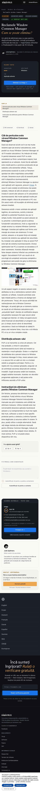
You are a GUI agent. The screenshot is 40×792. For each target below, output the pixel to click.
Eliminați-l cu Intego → (20, 82)
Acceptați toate (8, 785)
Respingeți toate (20, 785)
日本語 (4, 644)
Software (4, 739)
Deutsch (5, 615)
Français (5, 620)
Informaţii (4, 767)
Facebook (4, 729)
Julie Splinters (10, 52)
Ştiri (3, 746)
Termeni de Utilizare (8, 757)
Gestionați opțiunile (9, 789)
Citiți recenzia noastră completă (20, 535)
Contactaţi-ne (6, 770)
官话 (3, 639)
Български (6, 649)
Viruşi (3, 736)
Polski (4, 610)
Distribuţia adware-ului (10, 111)
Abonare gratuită (20, 584)
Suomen (4, 634)
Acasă (3, 9)
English (4, 605)
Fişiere (4, 743)
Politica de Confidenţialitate (10, 760)
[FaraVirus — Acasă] (7, 2)
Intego (31, 185)
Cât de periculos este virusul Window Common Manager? (17, 107)
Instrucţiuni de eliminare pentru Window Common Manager (18, 115)
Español (4, 629)
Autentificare (33, 2)
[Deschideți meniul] (24, 2)
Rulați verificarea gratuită (20, 693)
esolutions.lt (13, 725)
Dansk (4, 624)
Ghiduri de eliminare (15, 9)
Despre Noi (5, 754)
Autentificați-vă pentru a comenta (20, 485)
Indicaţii (4, 764)
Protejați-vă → (20, 530)
